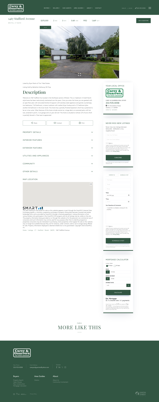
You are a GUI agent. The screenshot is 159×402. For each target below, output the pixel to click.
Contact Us (108, 109)
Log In (130, 8)
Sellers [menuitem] (56, 8)
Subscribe (118, 157)
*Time (107, 199)
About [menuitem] (89, 8)
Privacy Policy (116, 151)
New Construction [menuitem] (19, 384)
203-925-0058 (140, 8)
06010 (52, 230)
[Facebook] (56, 367)
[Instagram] (65, 367)
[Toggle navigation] (150, 8)
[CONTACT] (143, 20)
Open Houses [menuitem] (17, 382)
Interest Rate (110, 282)
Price (107, 269)
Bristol (47, 230)
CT (35, 230)
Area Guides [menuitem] (78, 8)
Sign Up (124, 8)
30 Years (110, 265)
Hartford (40, 230)
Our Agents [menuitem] (67, 8)
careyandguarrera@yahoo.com (39, 367)
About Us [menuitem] (56, 380)
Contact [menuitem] (98, 8)
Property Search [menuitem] (18, 380)
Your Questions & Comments (113, 205)
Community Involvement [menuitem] (60, 382)
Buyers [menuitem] (46, 8)
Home (24, 230)
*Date (107, 192)
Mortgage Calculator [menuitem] (19, 386)
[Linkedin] (59, 367)
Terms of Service (110, 247)
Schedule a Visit (124, 175)
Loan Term (109, 263)
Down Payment (110, 276)
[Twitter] (62, 367)
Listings (30, 230)
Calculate (118, 292)
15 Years (118, 265)
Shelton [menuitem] (36, 380)
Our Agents (114, 109)
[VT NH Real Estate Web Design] (140, 394)
